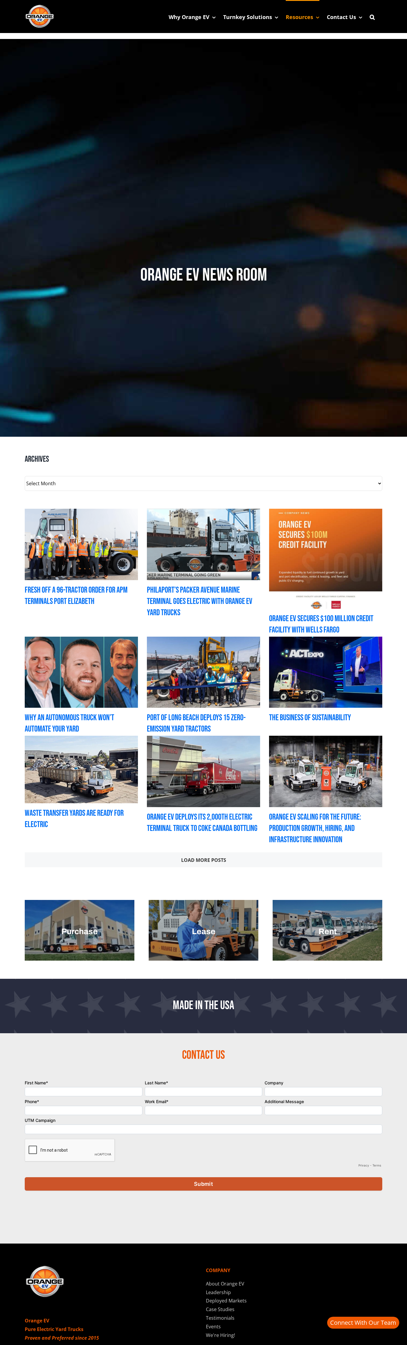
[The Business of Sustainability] (325, 672)
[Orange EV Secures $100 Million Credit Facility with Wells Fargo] (325, 558)
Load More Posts (203, 860)
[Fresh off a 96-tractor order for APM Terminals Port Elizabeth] (81, 544)
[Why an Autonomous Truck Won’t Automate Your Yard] (81, 672)
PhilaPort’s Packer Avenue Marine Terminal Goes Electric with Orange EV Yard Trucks (199, 601)
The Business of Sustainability (310, 718)
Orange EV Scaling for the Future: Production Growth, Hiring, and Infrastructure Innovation (315, 828)
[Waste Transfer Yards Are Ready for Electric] (81, 769)
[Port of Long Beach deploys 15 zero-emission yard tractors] (203, 672)
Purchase (79, 931)
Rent (328, 931)
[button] (372, 16)
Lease (203, 931)
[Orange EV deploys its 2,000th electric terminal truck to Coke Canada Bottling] (203, 771)
